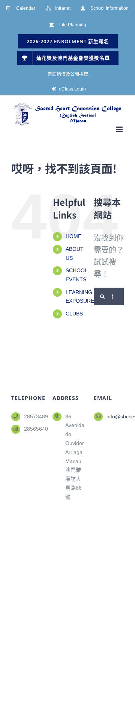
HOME (73, 236)
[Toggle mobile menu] (120, 129)
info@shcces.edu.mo (115, 416)
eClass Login (72, 89)
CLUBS (74, 314)
